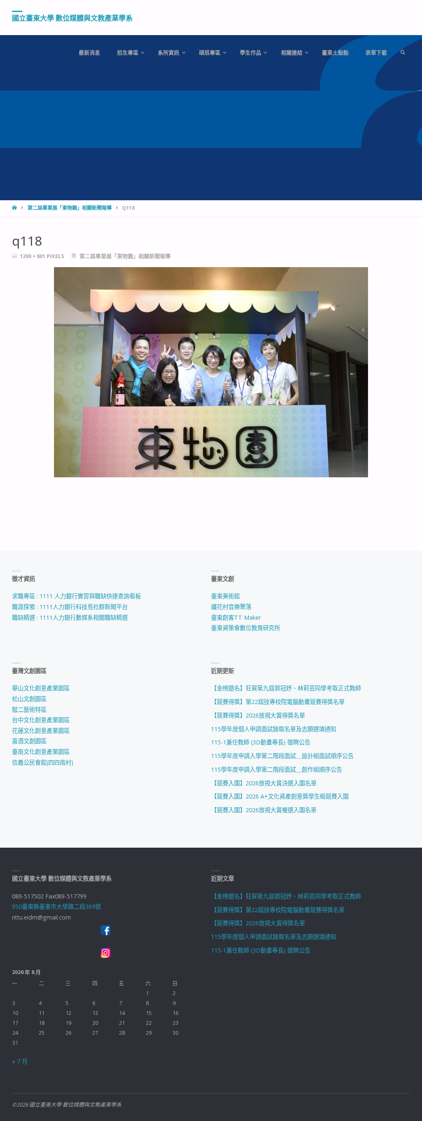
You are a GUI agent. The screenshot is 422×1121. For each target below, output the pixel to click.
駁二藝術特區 (29, 709)
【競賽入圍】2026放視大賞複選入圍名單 (263, 810)
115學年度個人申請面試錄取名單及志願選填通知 (273, 729)
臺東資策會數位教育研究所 (245, 628)
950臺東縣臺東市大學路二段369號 (56, 906)
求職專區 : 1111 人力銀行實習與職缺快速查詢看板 (76, 596)
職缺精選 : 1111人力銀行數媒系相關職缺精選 (70, 617)
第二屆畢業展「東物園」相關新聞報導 (70, 207)
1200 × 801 (33, 256)
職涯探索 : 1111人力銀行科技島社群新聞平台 (70, 607)
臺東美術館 (225, 596)
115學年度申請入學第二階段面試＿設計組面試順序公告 (282, 756)
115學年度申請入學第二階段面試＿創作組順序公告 (276, 769)
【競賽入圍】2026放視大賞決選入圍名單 (263, 783)
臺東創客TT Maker (236, 617)
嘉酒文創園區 (29, 741)
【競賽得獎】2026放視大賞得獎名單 (258, 715)
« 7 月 (20, 1061)
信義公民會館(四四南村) (42, 762)
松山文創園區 (29, 699)
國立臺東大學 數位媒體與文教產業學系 (72, 18)
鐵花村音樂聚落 (231, 607)
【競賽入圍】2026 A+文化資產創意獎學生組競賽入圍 (280, 796)
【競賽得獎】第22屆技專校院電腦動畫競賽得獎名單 (278, 702)
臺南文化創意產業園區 (41, 752)
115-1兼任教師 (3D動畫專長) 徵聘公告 (260, 742)
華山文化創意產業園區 (41, 688)
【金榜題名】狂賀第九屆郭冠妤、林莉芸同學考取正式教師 (286, 688)
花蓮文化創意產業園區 (41, 731)
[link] (403, 52)
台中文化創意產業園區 (41, 720)
